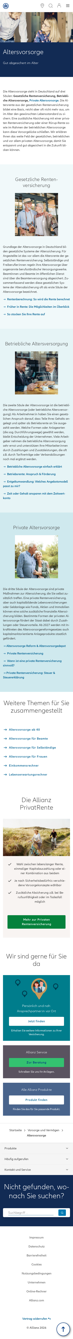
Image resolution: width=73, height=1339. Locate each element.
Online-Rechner (36, 1291)
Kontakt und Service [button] (17, 1170)
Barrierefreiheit (36, 1255)
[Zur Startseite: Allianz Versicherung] (6, 6)
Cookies (36, 1264)
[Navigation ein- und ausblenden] (68, 6)
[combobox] (31, 1212)
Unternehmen (36, 1282)
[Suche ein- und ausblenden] (50, 6)
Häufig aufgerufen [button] (16, 1159)
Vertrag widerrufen (34, 1319)
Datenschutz (36, 1246)
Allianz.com (36, 1300)
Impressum (36, 1237)
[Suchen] (62, 1212)
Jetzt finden (36, 1021)
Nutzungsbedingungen (36, 1273)
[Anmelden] (59, 6)
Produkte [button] (10, 1148)
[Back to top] (63, 1329)
